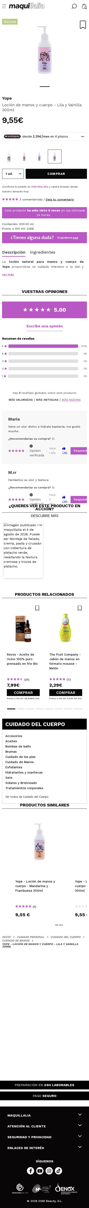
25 (45, 186)
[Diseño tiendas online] (66, 1188)
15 (38, 186)
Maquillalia (19, 1115)
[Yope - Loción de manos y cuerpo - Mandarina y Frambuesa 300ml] (24, 156)
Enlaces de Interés (25, 1148)
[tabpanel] (44, 50)
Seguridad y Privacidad (29, 1137)
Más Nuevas (71, 399)
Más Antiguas (47, 399)
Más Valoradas (21, 399)
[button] (23, 550)
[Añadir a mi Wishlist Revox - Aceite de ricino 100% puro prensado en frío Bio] (23, 608)
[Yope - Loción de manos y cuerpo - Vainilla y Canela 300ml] (9, 156)
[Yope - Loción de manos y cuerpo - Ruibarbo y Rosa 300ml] (39, 156)
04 (33, 186)
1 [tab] (44, 86)
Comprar (23, 692)
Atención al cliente (26, 1126)
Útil (64, 453)
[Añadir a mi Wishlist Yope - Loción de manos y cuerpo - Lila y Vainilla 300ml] (83, 25)
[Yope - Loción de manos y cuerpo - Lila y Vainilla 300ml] (55, 156)
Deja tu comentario (60, 199)
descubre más (44, 516)
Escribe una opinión (44, 326)
